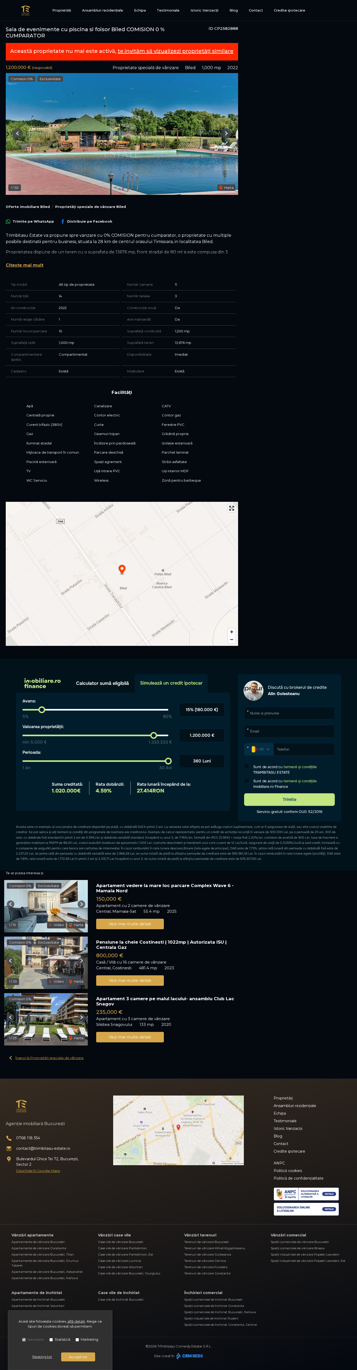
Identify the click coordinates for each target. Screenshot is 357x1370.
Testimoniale (168, 10)
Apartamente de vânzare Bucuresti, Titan (42, 1254)
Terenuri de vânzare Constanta (207, 1273)
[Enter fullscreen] (231, 508)
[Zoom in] (231, 632)
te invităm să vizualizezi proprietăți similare (175, 51)
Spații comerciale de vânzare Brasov (298, 1248)
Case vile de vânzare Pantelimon (122, 1248)
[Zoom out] (231, 639)
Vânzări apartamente (32, 1235)
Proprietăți (61, 10)
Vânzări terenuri (200, 1235)
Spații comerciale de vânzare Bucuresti (300, 1242)
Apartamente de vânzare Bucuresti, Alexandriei (47, 1272)
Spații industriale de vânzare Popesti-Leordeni (305, 1254)
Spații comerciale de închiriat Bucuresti (213, 1299)
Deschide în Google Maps (38, 1171)
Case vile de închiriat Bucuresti (120, 1299)
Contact (256, 10)
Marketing (89, 1339)
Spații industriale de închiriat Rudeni (211, 1318)
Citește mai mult (24, 265)
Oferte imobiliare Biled (28, 207)
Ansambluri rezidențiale (102, 10)
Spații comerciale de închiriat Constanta (214, 1306)
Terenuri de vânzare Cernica (205, 1261)
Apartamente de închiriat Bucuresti (38, 1299)
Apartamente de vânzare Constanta (38, 1248)
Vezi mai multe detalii (130, 923)
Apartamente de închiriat (36, 1292)
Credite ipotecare (289, 10)
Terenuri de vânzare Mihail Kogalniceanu (214, 1248)
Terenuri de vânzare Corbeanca (207, 1254)
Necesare (35, 1339)
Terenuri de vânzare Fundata (205, 1267)
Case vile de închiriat (119, 1292)
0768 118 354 (28, 1138)
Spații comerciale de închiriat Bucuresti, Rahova (220, 1312)
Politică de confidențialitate (299, 1178)
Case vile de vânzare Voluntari (120, 1267)
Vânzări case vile (114, 1235)
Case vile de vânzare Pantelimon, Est (125, 1254)
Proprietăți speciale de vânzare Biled (90, 207)
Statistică (62, 1339)
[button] (18, 133)
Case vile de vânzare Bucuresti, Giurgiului (129, 1273)
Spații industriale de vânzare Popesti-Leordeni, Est (308, 1261)
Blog (233, 10)
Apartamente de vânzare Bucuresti (38, 1242)
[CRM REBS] (189, 1356)
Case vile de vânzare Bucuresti (120, 1242)
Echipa (140, 10)
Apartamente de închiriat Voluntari (37, 1306)
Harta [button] (228, 187)
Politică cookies (288, 1170)
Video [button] (58, 925)
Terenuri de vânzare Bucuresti (206, 1242)
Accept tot (78, 1357)
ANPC (279, 1163)
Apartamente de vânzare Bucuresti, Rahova (44, 1278)
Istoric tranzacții (204, 10)
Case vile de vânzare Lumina (119, 1261)
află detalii (76, 1321)
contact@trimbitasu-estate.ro (43, 1148)
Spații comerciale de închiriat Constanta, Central (220, 1325)
